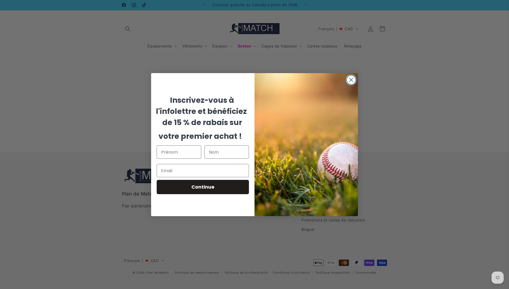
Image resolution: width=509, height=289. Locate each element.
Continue (202, 187)
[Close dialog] (351, 80)
